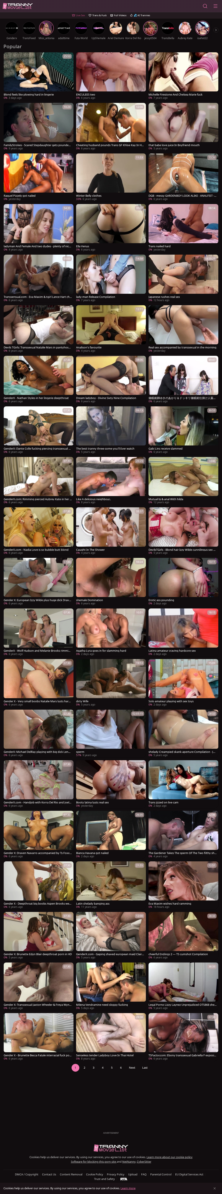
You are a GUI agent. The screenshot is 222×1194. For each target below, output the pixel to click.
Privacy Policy (115, 1174)
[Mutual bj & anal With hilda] (183, 481)
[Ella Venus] (111, 228)
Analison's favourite (88, 347)
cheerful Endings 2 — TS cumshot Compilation (178, 954)
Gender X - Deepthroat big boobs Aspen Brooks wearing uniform (38, 903)
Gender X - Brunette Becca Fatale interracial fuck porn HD (37, 1055)
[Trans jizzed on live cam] (183, 784)
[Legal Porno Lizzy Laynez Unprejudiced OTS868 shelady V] (183, 986)
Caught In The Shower (90, 549)
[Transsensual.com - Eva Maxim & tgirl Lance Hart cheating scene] (38, 279)
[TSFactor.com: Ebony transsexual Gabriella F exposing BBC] (183, 1037)
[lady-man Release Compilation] (111, 279)
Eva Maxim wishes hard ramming (170, 903)
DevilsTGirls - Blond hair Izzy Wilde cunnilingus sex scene (182, 549)
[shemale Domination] (111, 582)
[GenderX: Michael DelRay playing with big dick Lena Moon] (38, 734)
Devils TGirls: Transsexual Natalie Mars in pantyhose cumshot (37, 347)
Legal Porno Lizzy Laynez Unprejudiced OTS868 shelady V (183, 1004)
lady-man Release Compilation (95, 296)
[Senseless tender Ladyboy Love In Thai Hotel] (111, 1037)
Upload (132, 1174)
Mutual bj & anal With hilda (166, 499)
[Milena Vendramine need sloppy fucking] (111, 986)
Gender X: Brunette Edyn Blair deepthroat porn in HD (38, 954)
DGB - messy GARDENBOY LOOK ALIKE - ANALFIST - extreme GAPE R (182, 195)
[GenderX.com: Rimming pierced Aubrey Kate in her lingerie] (38, 481)
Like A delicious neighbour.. (93, 499)
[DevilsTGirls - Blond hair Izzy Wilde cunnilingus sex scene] (183, 531)
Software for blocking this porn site (94, 1162)
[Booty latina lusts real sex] (111, 784)
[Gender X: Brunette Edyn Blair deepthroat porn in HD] (38, 936)
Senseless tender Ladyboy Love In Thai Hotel (105, 1055)
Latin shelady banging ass (92, 903)
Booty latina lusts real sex (92, 802)
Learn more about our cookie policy (170, 1157)
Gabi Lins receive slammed (166, 448)
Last (145, 1067)
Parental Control (160, 1174)
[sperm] (111, 734)
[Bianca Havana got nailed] (111, 835)
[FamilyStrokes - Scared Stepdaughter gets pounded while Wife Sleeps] (38, 127)
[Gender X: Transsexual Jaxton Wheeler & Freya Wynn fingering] (38, 986)
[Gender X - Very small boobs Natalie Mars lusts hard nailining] (38, 683)
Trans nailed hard (160, 246)
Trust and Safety (104, 1179)
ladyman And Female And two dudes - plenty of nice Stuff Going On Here (37, 246)
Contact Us (49, 1174)
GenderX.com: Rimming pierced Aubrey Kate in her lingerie (37, 499)
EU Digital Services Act (189, 1174)
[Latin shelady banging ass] (111, 885)
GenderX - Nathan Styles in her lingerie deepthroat (36, 398)
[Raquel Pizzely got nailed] (38, 177)
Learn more (128, 1188)
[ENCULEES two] (111, 76)
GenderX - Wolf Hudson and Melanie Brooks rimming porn (38, 650)
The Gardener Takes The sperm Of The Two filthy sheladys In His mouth (183, 853)
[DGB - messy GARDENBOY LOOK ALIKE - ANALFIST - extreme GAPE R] (183, 177)
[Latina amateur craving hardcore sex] (183, 632)
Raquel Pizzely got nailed (20, 195)
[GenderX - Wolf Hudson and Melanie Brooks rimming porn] (38, 632)
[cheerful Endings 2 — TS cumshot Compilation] (183, 936)
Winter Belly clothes (88, 195)
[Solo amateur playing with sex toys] (183, 683)
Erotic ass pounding (161, 600)
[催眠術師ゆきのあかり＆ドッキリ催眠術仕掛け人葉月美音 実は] (183, 380)
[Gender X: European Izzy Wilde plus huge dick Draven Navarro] (38, 582)
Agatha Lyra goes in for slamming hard (101, 650)
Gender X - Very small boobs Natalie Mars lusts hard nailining (37, 701)
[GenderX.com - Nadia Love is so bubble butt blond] (38, 531)
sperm (80, 751)
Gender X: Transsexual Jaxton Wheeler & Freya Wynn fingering (37, 1004)
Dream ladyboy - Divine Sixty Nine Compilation (106, 398)
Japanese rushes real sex (164, 296)
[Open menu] (215, 6)
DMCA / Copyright (26, 1174)
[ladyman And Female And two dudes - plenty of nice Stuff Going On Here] (38, 228)
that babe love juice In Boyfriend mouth (174, 145)
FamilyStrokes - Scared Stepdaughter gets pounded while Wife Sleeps (37, 145)
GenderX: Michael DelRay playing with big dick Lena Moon (37, 751)
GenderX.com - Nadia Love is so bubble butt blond (36, 549)
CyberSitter (144, 1162)
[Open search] (205, 6)
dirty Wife (82, 701)
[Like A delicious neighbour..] (111, 481)
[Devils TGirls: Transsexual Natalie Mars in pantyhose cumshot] (38, 329)
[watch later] (8, 57)
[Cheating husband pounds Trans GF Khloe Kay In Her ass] (111, 127)
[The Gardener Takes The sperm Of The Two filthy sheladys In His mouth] (183, 835)
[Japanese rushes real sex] (183, 279)
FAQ (144, 1174)
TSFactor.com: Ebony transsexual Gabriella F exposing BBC (182, 1055)
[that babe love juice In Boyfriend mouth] (183, 127)
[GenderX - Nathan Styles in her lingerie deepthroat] (38, 380)
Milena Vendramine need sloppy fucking (102, 1004)
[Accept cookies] (215, 1188)
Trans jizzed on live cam (163, 802)
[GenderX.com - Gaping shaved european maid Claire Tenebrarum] (111, 936)
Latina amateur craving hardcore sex (172, 650)
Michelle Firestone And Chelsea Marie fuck (175, 94)
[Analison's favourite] (111, 329)
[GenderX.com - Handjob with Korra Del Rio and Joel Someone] (38, 784)
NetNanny (128, 1162)
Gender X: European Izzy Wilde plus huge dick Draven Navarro (37, 600)
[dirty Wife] (111, 683)
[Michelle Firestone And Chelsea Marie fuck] (183, 76)
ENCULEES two (85, 94)
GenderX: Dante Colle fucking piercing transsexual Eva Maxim (38, 448)
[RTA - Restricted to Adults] (124, 1179)
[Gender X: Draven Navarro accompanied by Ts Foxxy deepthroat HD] (38, 835)
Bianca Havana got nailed (92, 853)
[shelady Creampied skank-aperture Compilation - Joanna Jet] (183, 734)
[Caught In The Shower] (111, 531)
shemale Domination (89, 600)
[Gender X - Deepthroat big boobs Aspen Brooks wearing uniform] (38, 885)
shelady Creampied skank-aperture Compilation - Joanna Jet (182, 751)
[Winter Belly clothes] (111, 177)
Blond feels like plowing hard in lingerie (29, 94)
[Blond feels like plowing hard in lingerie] (38, 76)
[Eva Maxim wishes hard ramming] (183, 885)
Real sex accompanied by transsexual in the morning (182, 347)
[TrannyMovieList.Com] (18, 6)
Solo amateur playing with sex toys (171, 701)
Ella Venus (82, 246)
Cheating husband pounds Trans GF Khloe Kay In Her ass (110, 145)
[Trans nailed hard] (183, 228)
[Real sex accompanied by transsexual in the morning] (183, 329)
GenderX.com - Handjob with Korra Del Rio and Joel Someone (37, 802)
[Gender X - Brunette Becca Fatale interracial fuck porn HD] (38, 1037)
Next (132, 1067)
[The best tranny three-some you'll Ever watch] (111, 430)
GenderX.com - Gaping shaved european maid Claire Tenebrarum (109, 954)
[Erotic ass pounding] (183, 582)
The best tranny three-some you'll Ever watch (105, 448)
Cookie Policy (94, 1174)
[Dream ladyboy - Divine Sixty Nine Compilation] (111, 380)
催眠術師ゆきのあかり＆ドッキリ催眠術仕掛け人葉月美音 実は (182, 398)
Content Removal (71, 1174)
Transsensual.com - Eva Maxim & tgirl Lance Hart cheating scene (37, 296)
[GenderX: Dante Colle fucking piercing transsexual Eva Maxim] (38, 430)
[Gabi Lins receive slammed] (183, 430)
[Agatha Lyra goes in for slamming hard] (111, 632)
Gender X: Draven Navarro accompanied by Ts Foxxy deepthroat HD (37, 853)
